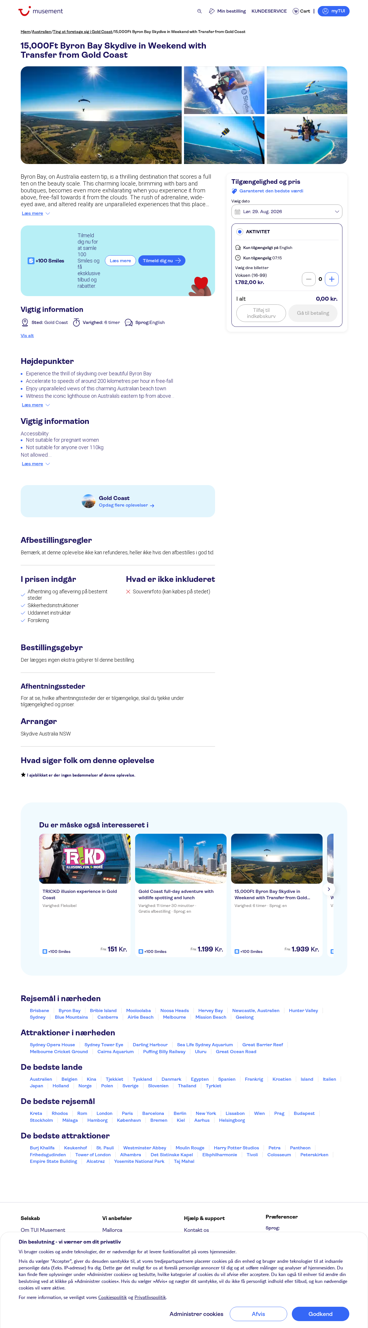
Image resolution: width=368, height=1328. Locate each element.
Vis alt (27, 335)
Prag (279, 1113)
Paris (127, 1113)
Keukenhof (75, 1148)
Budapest (304, 1113)
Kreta (36, 1113)
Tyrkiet (213, 1085)
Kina (91, 1079)
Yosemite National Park (139, 1161)
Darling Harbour (150, 1044)
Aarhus (202, 1120)
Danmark (171, 1079)
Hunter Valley (303, 1010)
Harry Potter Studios (236, 1148)
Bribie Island (103, 1010)
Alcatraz (96, 1161)
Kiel (181, 1120)
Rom (82, 1113)
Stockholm (41, 1120)
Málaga (70, 1120)
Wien (259, 1113)
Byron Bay (69, 1010)
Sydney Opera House (52, 1044)
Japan (36, 1085)
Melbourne (174, 1017)
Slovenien (158, 1085)
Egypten (200, 1079)
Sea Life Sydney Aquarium (205, 1044)
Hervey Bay (210, 1010)
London (104, 1113)
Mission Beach (210, 1017)
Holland (61, 1085)
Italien (329, 1079)
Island (307, 1079)
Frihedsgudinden (48, 1154)
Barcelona (153, 1113)
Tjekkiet (114, 1079)
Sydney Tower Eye (104, 1044)
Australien (41, 31)
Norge (85, 1085)
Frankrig (254, 1079)
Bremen (158, 1120)
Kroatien (282, 1079)
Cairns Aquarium (115, 1051)
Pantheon (300, 1148)
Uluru (200, 1051)
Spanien (226, 1079)
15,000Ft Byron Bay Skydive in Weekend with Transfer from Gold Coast (180, 31)
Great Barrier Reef (262, 1044)
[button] (286, 231)
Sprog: (273, 1228)
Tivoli (252, 1154)
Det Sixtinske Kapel (172, 1154)
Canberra (107, 1017)
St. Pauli (105, 1148)
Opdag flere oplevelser (123, 505)
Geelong (245, 1017)
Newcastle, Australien (255, 1010)
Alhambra (130, 1154)
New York (206, 1113)
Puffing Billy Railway (164, 1051)
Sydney (37, 1017)
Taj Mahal (184, 1161)
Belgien (69, 1079)
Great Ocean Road (236, 1051)
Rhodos (60, 1113)
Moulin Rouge (190, 1148)
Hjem (25, 31)
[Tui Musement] (45, 11)
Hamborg (97, 1120)
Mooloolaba (138, 1010)
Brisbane (39, 1010)
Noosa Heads (174, 1010)
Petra (275, 1148)
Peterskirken (314, 1154)
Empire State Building (53, 1161)
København (129, 1120)
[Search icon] (199, 11)
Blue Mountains (71, 1017)
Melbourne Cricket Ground (59, 1051)
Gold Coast (114, 498)
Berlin (180, 1113)
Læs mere (32, 213)
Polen (107, 1085)
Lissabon (235, 1113)
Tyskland (142, 1079)
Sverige (130, 1085)
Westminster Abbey (144, 1148)
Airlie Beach (141, 1017)
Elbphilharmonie (219, 1154)
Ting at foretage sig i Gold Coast (82, 31)
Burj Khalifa (42, 1148)
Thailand (187, 1085)
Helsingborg (232, 1120)
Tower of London (93, 1154)
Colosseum (279, 1154)
